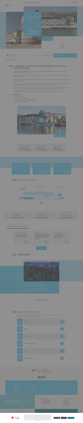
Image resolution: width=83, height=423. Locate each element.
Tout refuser (63, 417)
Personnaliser (57, 417)
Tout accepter (71, 417)
